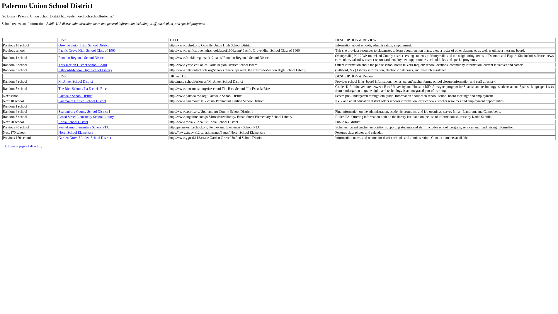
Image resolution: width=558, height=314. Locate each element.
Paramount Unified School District (82, 101)
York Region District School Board (82, 65)
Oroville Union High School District (83, 45)
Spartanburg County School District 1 (84, 111)
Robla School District (73, 122)
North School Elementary (76, 132)
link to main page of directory (22, 146)
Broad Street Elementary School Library (86, 117)
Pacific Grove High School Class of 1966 (87, 50)
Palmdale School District (75, 96)
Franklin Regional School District (81, 58)
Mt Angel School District (75, 81)
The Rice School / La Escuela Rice (82, 88)
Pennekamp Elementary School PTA (83, 127)
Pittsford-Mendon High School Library (85, 70)
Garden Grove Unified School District (84, 138)
